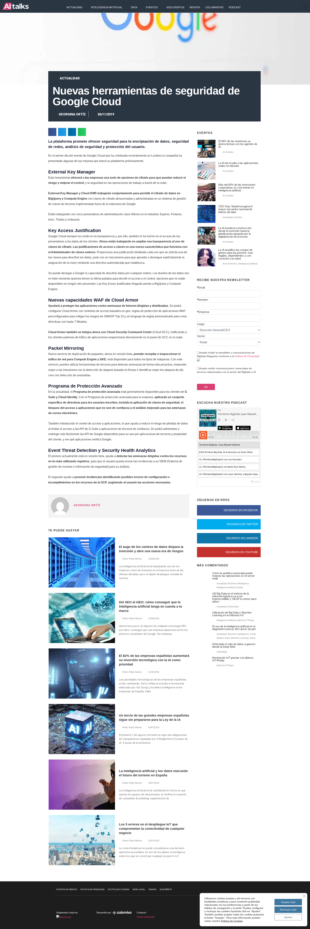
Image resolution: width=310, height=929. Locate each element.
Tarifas (152, 889)
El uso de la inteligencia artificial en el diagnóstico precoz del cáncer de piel (233, 628)
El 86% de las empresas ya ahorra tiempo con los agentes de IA (237, 144)
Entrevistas (233, 606)
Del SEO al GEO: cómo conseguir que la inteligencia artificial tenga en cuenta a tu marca (150, 606)
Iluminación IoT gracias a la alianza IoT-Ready (232, 659)
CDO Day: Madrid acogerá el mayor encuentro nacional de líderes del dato (235, 209)
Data (134, 7)
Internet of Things (245, 620)
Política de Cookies (118, 889)
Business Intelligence (238, 583)
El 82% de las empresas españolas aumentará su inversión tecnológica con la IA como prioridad (154, 660)
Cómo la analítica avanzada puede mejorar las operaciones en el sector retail (233, 576)
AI (224, 152)
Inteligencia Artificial (106, 7)
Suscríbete (165, 889)
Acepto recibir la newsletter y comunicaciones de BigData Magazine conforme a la (228, 354)
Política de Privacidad (247, 356)
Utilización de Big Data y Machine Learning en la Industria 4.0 (232, 614)
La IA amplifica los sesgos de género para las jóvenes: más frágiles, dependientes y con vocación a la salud (235, 254)
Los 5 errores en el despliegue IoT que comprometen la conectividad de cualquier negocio (151, 829)
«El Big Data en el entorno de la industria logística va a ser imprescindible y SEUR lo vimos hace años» (234, 597)
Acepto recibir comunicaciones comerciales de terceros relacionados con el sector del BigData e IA (226, 370)
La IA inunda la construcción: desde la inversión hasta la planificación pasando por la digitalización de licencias (235, 232)
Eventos (152, 7)
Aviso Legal (139, 889)
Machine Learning (239, 638)
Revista (195, 7)
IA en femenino (230, 263)
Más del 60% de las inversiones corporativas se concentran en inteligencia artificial (236, 187)
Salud (252, 638)
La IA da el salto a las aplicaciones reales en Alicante (238, 164)
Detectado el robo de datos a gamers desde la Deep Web (233, 645)
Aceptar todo (288, 902)
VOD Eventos (175, 7)
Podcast (235, 7)
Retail (240, 587)
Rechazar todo (288, 909)
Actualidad (74, 7)
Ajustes (288, 917)
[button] (305, 7)
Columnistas (214, 7)
